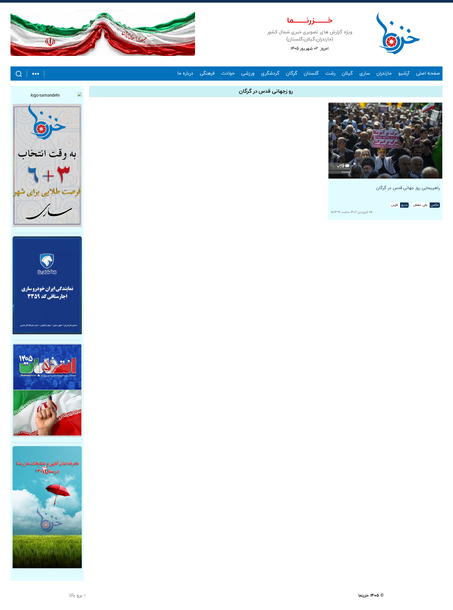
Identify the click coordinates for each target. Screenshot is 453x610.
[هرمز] (102, 33)
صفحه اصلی (428, 73)
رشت (330, 73)
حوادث (228, 73)
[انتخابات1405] (47, 390)
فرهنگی (207, 73)
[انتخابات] (47, 165)
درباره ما (185, 73)
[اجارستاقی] (47, 285)
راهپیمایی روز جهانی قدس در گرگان (408, 188)
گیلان (347, 73)
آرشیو (403, 73)
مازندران (384, 73)
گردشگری (270, 73)
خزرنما (363, 595)
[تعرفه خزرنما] (47, 507)
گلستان (311, 73)
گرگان (291, 73)
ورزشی (248, 73)
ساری (364, 73)
